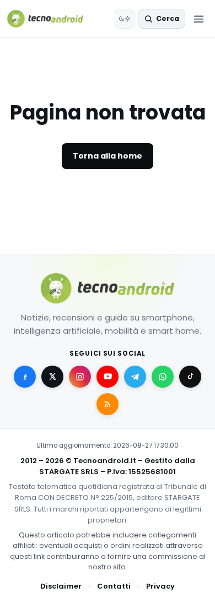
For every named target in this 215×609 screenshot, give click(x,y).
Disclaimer (61, 586)
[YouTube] (107, 377)
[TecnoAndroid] (52, 18)
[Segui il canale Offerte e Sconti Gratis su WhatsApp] (163, 377)
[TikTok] (190, 377)
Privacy (160, 586)
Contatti (114, 586)
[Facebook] (25, 377)
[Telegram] (135, 377)
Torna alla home (107, 155)
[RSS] (107, 404)
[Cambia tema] (125, 19)
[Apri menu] (198, 19)
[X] (52, 377)
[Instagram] (80, 377)
